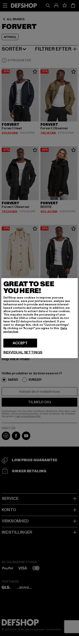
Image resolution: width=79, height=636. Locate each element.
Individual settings (23, 352)
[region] (39, 318)
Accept (20, 342)
